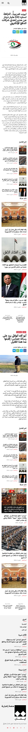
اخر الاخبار (15, 163)
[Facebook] (24, 31)
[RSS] (17, 728)
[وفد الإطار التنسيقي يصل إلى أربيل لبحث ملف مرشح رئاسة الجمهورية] (22, 171)
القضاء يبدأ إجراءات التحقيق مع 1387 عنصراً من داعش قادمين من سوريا (9, 180)
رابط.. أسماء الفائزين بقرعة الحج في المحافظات (15, 661)
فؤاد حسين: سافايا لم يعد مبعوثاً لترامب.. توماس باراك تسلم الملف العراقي (15, 302)
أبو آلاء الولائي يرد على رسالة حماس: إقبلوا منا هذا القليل (8, 318)
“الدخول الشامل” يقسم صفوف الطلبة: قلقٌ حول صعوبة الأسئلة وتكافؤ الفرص (14, 641)
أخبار (16, 152)
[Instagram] (20, 728)
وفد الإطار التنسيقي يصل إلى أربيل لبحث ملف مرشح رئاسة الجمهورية (10, 170)
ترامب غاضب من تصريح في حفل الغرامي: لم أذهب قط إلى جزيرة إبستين (9, 191)
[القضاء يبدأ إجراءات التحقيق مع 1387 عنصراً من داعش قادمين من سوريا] (22, 181)
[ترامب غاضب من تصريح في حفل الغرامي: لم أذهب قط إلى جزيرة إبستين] (22, 192)
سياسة (24, 10)
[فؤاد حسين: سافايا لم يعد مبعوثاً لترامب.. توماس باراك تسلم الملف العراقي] (14, 285)
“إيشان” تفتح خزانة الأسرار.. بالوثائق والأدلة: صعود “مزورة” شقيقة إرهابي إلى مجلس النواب (9, 149)
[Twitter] (21, 31)
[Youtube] (7, 728)
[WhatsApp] (17, 31)
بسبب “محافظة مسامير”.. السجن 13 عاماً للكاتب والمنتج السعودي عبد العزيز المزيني (14, 652)
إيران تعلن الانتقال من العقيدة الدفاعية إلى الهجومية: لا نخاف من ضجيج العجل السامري (10, 159)
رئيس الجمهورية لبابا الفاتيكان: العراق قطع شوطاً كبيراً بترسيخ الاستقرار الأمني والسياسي (20, 319)
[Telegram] (14, 31)
